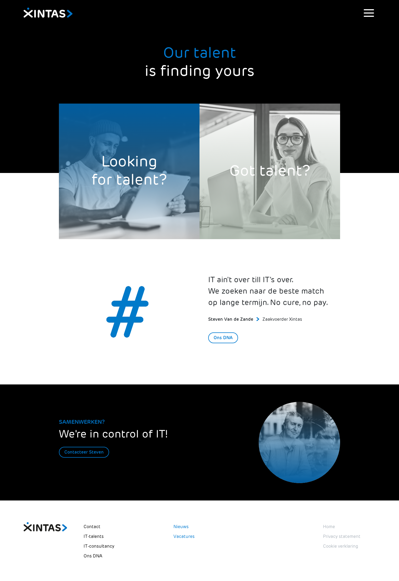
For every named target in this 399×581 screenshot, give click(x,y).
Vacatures (184, 536)
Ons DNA (223, 338)
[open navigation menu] (368, 13)
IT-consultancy (99, 546)
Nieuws (181, 526)
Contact (92, 526)
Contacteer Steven (84, 452)
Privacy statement (341, 536)
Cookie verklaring (340, 546)
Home (329, 526)
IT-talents (94, 536)
